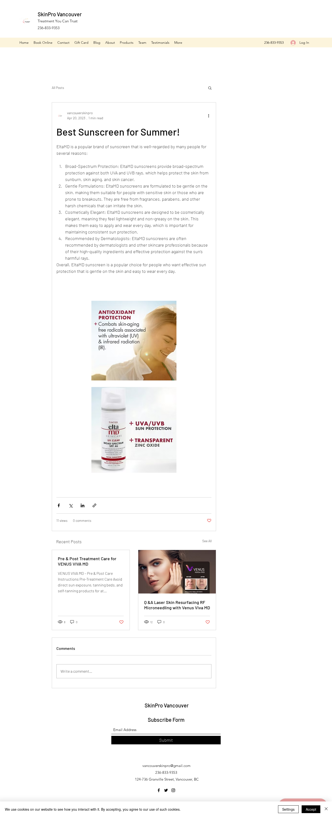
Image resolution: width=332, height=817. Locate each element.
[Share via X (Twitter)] (70, 505)
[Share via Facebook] (58, 505)
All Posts (58, 88)
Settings (288, 809)
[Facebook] (158, 790)
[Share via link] (94, 505)
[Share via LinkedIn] (82, 505)
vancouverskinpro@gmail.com (166, 765)
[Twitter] (166, 790)
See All (207, 541)
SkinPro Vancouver (60, 14)
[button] (210, 88)
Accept (311, 809)
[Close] (326, 809)
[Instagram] (173, 790)
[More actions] (208, 115)
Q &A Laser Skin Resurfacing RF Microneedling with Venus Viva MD (177, 605)
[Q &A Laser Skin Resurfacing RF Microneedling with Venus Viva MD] (177, 571)
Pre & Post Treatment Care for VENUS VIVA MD (87, 561)
